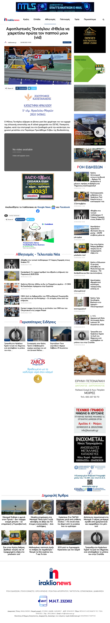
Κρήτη (26, 19)
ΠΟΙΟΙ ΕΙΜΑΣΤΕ (27, 591)
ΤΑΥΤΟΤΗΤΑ (74, 591)
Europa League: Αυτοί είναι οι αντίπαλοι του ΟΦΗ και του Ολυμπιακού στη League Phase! (44, 309)
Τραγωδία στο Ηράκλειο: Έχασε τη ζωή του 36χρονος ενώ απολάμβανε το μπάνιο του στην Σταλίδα (96, 550)
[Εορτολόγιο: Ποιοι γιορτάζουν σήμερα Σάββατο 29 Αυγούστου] (60, 334)
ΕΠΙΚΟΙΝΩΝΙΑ (86, 591)
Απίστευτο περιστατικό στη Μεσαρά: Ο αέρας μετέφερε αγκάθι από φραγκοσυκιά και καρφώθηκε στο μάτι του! (96, 521)
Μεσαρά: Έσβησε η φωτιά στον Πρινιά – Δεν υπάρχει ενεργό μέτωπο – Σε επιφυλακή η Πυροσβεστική (14, 520)
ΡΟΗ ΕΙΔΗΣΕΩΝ (12, 591)
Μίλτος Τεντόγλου (14, 215)
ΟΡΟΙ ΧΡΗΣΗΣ (41, 591)
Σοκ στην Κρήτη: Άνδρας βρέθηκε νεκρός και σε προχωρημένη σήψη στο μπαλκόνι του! (14, 550)
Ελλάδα (37, 19)
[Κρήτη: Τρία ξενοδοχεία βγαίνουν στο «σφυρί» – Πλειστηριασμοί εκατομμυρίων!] (81, 302)
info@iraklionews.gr (67, 613)
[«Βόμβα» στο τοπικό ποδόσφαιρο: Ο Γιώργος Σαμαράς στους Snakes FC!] (11, 264)
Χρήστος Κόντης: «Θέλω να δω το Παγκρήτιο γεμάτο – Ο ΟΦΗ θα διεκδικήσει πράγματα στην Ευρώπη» (46, 285)
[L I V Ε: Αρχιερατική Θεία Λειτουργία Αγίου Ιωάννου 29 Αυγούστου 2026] (81, 320)
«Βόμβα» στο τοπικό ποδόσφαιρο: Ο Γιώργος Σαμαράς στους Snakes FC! (97, 215)
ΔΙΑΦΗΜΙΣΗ (99, 591)
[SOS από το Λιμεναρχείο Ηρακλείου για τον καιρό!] (68, 537)
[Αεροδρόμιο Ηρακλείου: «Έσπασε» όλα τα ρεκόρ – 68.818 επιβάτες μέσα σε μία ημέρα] (81, 230)
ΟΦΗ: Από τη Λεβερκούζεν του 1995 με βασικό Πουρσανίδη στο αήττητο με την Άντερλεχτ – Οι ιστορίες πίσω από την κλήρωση (44, 298)
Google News (44, 207)
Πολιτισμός (65, 19)
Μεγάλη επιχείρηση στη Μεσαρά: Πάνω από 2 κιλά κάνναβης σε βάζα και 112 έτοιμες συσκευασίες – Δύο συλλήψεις (41, 521)
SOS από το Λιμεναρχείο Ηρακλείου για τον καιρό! (68, 548)
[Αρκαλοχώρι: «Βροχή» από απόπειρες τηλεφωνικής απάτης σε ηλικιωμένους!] (81, 284)
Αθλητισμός (50, 19)
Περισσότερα (90, 19)
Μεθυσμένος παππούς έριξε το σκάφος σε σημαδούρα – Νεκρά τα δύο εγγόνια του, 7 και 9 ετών (41, 550)
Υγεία (77, 19)
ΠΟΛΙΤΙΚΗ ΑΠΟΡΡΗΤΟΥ (58, 591)
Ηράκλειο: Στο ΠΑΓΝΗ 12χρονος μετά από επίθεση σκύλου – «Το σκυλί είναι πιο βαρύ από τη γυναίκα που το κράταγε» (68, 521)
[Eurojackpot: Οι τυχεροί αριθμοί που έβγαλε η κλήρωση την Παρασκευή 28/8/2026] (11, 276)
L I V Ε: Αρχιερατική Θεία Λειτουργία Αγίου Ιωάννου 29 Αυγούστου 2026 (97, 320)
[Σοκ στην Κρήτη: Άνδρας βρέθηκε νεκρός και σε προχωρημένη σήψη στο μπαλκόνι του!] (81, 248)
